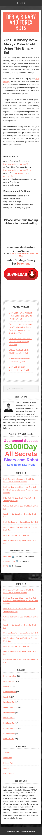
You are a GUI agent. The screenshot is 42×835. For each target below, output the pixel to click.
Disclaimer (7, 757)
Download (23, 263)
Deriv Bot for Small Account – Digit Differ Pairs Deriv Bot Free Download (20, 315)
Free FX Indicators (10, 707)
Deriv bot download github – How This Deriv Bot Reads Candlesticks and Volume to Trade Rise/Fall (20, 490)
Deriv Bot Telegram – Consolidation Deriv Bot (20, 522)
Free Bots (7, 697)
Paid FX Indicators (10, 728)
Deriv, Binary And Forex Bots (21, 22)
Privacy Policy (8, 763)
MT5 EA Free (8, 717)
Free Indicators (9, 712)
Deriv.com (7, 556)
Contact (6, 768)
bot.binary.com (21, 173)
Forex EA (7, 686)
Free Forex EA (8, 702)
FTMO (5, 566)
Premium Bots (8, 738)
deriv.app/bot (8, 176)
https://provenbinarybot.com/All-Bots (24, 254)
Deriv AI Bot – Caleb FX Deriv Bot (16, 535)
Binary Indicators (9, 676)
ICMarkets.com (9, 561)
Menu (23, 3)
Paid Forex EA (8, 723)
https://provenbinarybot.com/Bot (16, 164)
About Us (6, 752)
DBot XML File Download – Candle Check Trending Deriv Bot (20, 341)
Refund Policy (8, 773)
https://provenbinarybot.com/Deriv (17, 170)
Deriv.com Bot (8, 681)
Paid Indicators (9, 733)
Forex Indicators (9, 691)
